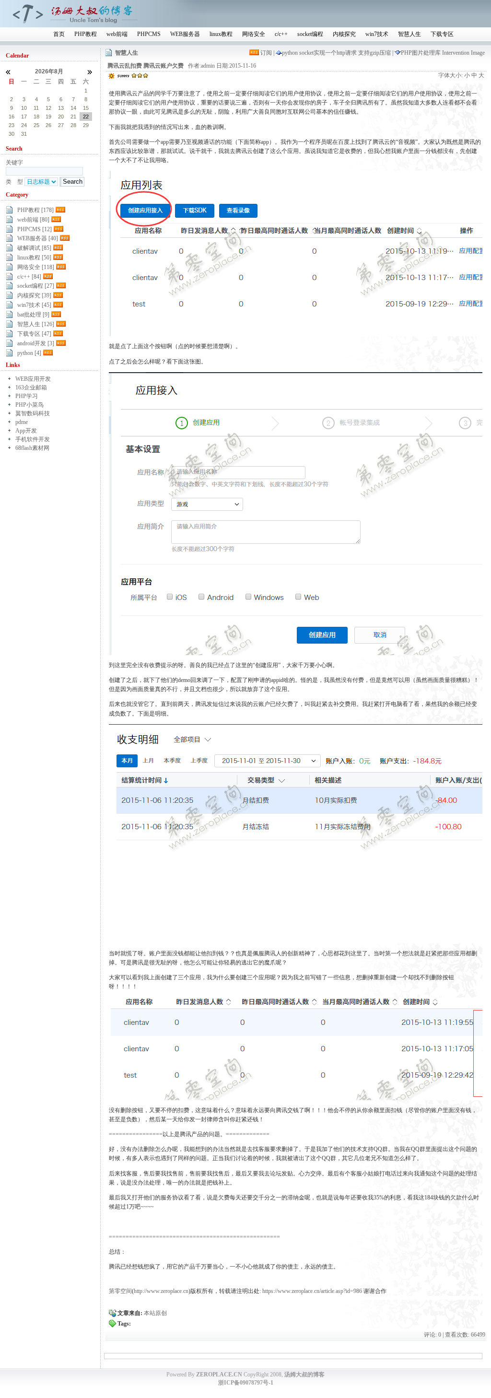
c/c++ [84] (29, 276)
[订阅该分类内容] (61, 210)
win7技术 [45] (34, 305)
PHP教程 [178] (35, 210)
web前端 (117, 34)
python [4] (29, 353)
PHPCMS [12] (34, 229)
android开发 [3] (35, 343)
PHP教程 (85, 34)
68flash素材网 (32, 448)
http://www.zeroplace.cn (161, 1291)
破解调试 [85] (34, 248)
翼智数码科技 (32, 413)
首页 (59, 34)
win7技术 (376, 34)
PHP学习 (26, 396)
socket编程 (310, 34)
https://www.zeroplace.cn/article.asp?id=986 (312, 1291)
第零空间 (120, 1291)
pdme (21, 422)
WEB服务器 (185, 34)
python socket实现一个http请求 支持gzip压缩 (337, 52)
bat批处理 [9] (33, 314)
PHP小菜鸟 (29, 404)
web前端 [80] (33, 219)
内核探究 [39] (34, 295)
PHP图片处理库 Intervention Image (443, 52)
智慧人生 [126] (35, 324)
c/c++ (281, 34)
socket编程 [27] (35, 285)
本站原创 (155, 1313)
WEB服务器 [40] (37, 238)
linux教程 (221, 34)
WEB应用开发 (33, 379)
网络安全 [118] (35, 267)
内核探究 (344, 34)
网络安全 (253, 34)
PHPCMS (149, 34)
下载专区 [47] (34, 333)
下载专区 (442, 34)
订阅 (266, 52)
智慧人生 (409, 34)
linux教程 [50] (34, 257)
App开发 (26, 430)
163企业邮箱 (31, 387)
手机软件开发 (32, 439)
